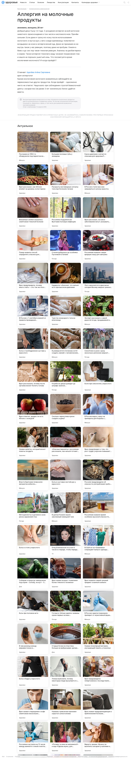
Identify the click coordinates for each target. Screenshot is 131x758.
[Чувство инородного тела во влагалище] (65, 311)
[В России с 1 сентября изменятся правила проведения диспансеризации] (32, 311)
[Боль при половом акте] (32, 606)
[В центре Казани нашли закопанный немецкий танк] (65, 507)
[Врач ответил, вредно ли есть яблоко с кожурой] (32, 409)
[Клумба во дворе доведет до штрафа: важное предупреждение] (65, 376)
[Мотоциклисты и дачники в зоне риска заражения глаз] (32, 507)
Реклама (17, 756)
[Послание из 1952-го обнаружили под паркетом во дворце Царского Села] (32, 147)
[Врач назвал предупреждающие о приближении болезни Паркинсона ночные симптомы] (98, 704)
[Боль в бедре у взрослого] (32, 671)
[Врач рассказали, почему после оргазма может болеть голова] (32, 376)
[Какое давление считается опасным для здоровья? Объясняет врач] (98, 147)
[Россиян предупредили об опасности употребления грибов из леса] (98, 475)
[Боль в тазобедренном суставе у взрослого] (32, 343)
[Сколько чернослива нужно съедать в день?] (65, 409)
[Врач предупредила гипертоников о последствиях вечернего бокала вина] (98, 671)
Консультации (21, 9)
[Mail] (3, 2)
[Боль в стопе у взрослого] (32, 540)
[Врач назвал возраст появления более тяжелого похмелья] (65, 573)
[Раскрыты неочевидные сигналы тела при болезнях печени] (65, 179)
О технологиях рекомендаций (98, 756)
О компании (9, 756)
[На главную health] (11, 2)
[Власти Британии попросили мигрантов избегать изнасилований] (32, 475)
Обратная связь (82, 756)
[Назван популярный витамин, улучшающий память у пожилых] (98, 639)
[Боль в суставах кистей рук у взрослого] (65, 475)
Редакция (50, 756)
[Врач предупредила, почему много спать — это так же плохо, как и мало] (32, 278)
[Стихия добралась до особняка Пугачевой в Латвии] (65, 245)
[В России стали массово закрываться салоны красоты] (98, 179)
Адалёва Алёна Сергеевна (38, 72)
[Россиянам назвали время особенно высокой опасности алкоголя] (98, 507)
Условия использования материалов (65, 756)
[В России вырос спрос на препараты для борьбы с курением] (98, 409)
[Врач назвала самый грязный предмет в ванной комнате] (98, 573)
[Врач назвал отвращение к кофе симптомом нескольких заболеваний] (32, 704)
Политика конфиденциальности (117, 756)
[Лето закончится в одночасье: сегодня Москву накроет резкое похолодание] (98, 278)
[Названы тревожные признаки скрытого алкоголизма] (65, 704)
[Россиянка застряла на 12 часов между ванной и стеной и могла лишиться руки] (32, 737)
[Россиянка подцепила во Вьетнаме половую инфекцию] (65, 212)
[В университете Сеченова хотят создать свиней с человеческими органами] (65, 343)
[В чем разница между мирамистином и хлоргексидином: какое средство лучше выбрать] (32, 639)
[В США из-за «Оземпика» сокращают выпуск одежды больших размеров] (98, 540)
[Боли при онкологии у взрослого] (98, 376)
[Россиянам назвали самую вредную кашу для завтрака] (98, 245)
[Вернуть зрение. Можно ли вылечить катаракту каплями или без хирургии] (98, 737)
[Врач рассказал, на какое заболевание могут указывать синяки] (98, 212)
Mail (3, 756)
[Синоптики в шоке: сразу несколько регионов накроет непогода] (98, 343)
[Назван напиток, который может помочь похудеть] (32, 442)
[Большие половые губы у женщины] (65, 147)
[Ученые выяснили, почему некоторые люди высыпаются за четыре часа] (65, 671)
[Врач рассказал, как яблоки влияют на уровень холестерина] (32, 179)
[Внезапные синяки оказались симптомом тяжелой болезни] (32, 212)
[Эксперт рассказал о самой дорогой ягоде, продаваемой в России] (98, 311)
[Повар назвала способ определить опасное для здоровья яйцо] (32, 245)
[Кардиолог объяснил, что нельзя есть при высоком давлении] (65, 278)
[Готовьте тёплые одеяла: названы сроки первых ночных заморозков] (65, 606)
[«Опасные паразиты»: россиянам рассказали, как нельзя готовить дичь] (65, 442)
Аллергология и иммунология (39, 9)
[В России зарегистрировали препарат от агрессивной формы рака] (98, 606)
